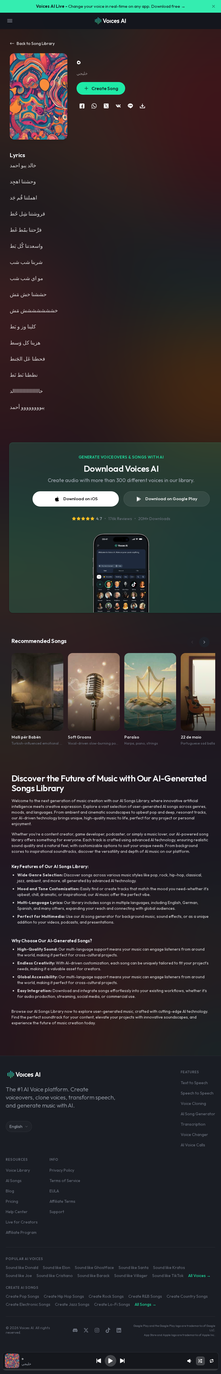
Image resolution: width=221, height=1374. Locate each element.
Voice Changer (194, 1134)
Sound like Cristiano (55, 1275)
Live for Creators (22, 1222)
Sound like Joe (19, 1275)
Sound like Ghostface (94, 1267)
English (15, 1126)
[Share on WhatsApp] (94, 105)
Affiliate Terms (62, 1201)
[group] (111, 1370)
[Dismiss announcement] (213, 6)
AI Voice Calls (193, 1144)
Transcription (193, 1124)
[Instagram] (97, 1330)
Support (56, 1211)
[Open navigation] (9, 20)
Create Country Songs (187, 1296)
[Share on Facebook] (82, 105)
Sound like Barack (93, 1275)
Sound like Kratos (169, 1267)
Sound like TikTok (168, 1275)
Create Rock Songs (106, 1296)
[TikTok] (108, 1330)
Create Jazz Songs (72, 1304)
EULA (54, 1191)
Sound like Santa (133, 1267)
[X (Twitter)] (86, 1330)
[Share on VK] (118, 105)
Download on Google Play (171, 498)
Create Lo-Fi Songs (112, 1304)
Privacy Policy (61, 1170)
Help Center (17, 1211)
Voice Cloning (193, 1103)
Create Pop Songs (22, 1296)
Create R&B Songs (145, 1296)
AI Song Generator (198, 1113)
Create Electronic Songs (28, 1304)
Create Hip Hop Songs (64, 1296)
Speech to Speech (197, 1093)
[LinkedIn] (119, 1330)
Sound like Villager (131, 1275)
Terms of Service (64, 1180)
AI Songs (14, 1180)
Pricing (12, 1201)
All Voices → (199, 1275)
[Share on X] (106, 105)
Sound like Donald (22, 1267)
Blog (10, 1191)
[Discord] (75, 1330)
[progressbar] (111, 1370)
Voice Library (18, 1170)
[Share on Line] (130, 105)
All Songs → (145, 1304)
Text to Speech (194, 1082)
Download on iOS (80, 498)
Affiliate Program (21, 1232)
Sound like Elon (56, 1267)
